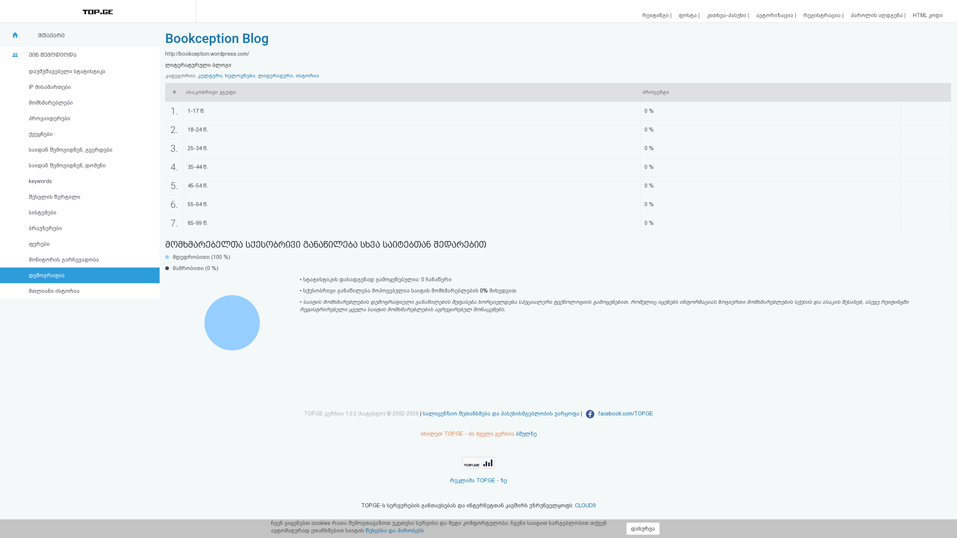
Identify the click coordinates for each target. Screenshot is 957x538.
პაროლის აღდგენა (877, 15)
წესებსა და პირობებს (395, 531)
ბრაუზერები (45, 228)
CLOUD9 (585, 505)
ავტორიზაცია (775, 15)
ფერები (39, 244)
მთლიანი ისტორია (54, 291)
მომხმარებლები (51, 103)
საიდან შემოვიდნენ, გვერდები (71, 150)
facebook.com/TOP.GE (625, 414)
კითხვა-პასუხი (727, 15)
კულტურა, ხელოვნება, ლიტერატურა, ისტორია (258, 75)
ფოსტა (688, 15)
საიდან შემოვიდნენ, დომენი (67, 165)
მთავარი (51, 35)
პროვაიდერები (49, 118)
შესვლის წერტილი (54, 197)
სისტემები (42, 213)
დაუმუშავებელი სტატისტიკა (67, 71)
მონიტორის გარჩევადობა (64, 260)
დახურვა (643, 529)
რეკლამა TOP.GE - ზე (478, 480)
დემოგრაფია (47, 275)
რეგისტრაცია (822, 15)
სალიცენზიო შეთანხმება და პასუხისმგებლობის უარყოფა (501, 414)
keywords (40, 181)
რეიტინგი (656, 15)
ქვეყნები (41, 134)
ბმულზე (526, 434)
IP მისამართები (50, 87)
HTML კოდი (928, 15)
